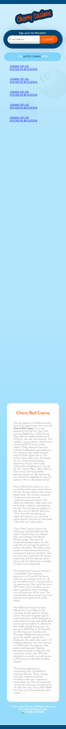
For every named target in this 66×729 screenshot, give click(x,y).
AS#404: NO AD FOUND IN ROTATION (23, 68)
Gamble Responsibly (36, 709)
